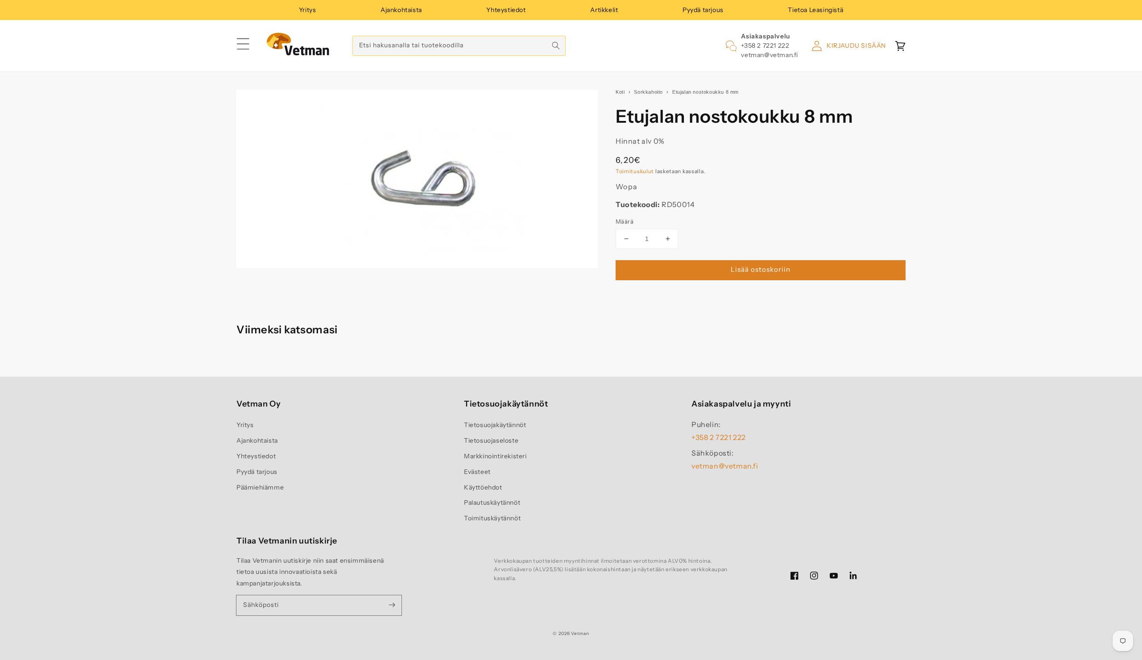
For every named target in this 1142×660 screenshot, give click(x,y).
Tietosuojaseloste (491, 440)
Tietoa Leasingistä (815, 10)
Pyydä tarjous (703, 10)
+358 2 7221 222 (765, 46)
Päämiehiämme (260, 487)
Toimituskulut (635, 171)
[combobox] (459, 46)
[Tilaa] (391, 605)
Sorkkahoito (648, 92)
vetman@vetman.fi (769, 55)
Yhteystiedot (505, 10)
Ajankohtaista (401, 10)
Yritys (307, 10)
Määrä (624, 221)
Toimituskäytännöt (492, 518)
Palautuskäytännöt (492, 502)
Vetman (580, 633)
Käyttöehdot (483, 487)
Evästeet (477, 472)
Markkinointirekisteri (495, 456)
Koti (620, 92)
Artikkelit (604, 10)
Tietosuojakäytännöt (495, 425)
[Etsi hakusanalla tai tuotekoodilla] (556, 45)
